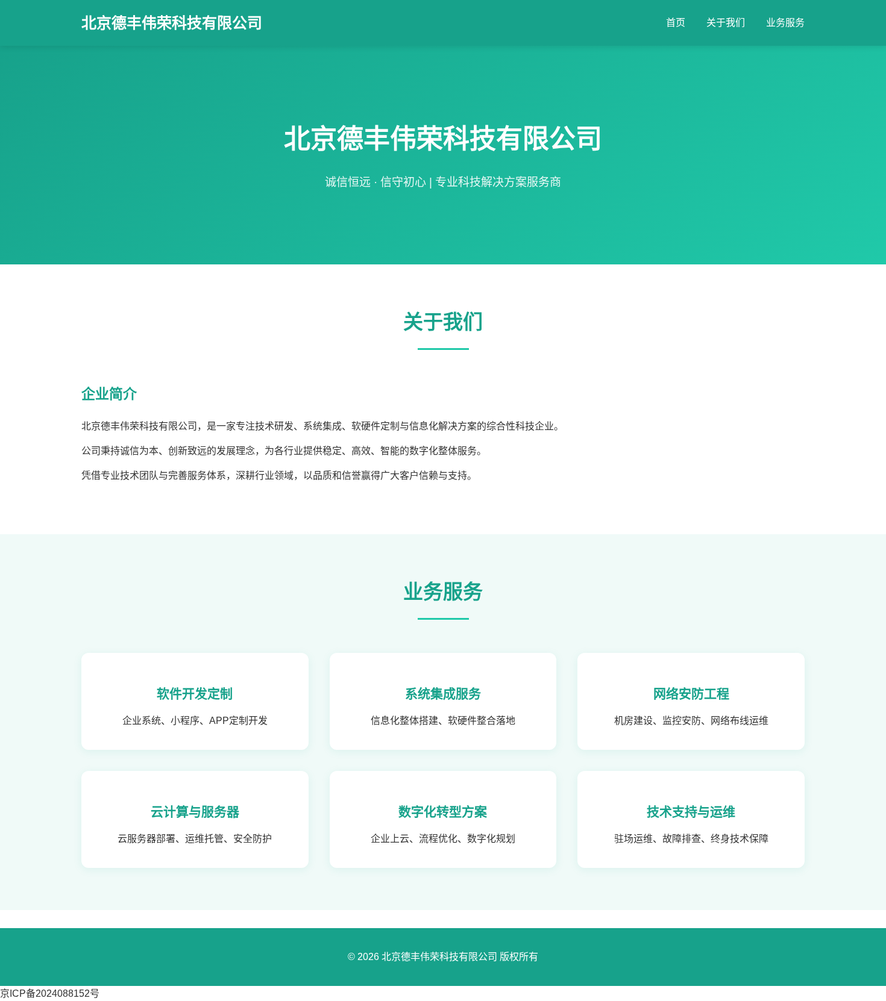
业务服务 (785, 22)
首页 (675, 22)
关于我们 (725, 22)
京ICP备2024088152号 (49, 993)
